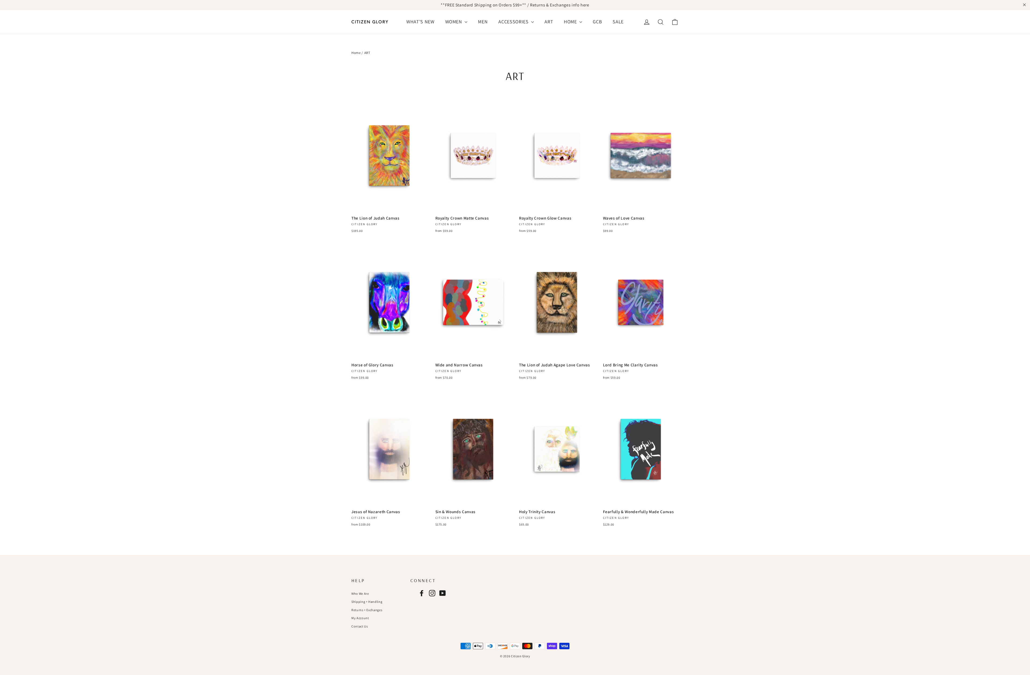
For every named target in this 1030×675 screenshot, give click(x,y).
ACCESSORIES (514, 22)
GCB (597, 22)
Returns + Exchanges (366, 610)
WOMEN (454, 22)
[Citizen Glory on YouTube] (442, 593)
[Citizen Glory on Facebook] (421, 593)
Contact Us (359, 626)
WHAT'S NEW (420, 22)
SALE (618, 22)
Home (356, 52)
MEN (483, 22)
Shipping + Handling (366, 602)
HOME (571, 22)
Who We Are (360, 594)
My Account (360, 618)
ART (549, 22)
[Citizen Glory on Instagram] (432, 593)
